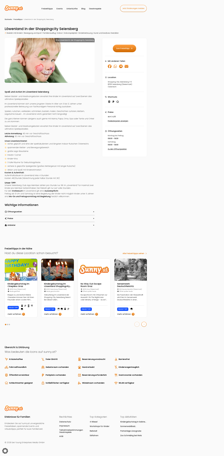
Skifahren (94, 435)
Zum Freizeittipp (124, 48)
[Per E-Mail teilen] (126, 67)
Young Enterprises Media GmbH (29, 442)
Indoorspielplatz (70, 33)
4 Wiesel (93, 422)
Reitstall (93, 431)
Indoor (60, 33)
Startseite (8, 19)
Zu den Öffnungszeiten (117, 149)
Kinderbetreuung (86, 33)
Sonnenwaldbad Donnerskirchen (127, 426)
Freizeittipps (18, 19)
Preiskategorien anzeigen (118, 121)
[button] (5, 324)
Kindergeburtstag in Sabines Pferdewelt (133, 422)
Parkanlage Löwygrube (130, 431)
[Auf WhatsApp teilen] (115, 67)
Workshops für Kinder (99, 426)
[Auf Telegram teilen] (121, 67)
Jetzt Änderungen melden (133, 8)
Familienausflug (49, 33)
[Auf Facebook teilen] (110, 67)
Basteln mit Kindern (15, 33)
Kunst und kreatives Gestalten (106, 33)
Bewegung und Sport (33, 33)
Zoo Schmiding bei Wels (131, 435)
